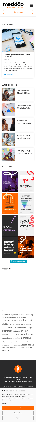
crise (15, 320)
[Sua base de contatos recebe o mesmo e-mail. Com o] (26, 181)
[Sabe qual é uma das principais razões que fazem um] (10, 181)
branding (29, 315)
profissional (11, 345)
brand (23, 315)
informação (7, 331)
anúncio (17, 315)
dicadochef (27, 320)
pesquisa (5, 345)
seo (10, 348)
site (13, 348)
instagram (17, 331)
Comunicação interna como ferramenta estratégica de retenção (23, 92)
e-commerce (12, 324)
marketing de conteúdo (11, 338)
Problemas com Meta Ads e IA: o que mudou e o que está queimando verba (24, 137)
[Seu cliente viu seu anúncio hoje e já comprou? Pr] (26, 203)
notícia (28, 342)
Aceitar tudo (18, 408)
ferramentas (21, 328)
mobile (16, 342)
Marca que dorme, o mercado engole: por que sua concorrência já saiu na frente (24, 123)
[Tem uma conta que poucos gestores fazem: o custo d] (10, 225)
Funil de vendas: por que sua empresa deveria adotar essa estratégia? (24, 107)
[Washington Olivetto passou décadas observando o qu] (10, 247)
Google (30, 327)
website (5, 350)
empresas (4, 328)
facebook (11, 327)
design (19, 320)
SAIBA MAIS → (8, 74)
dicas (5, 323)
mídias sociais (22, 342)
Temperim (18, 348)
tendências (24, 348)
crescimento (7, 320)
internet (24, 331)
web (30, 348)
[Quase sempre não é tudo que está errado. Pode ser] (26, 247)
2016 (3, 314)
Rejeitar (18, 418)
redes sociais (28, 345)
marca (19, 334)
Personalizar (18, 413)
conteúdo (23, 317)
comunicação (15, 317)
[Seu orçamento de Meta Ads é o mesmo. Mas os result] (26, 225)
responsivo (5, 348)
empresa (27, 324)
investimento (5, 334)
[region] (18, 405)
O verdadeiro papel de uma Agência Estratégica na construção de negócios (24, 152)
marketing (27, 334)
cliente (4, 317)
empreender (20, 324)
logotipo (13, 334)
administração (9, 315)
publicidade (18, 345)
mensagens (11, 342)
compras (8, 317)
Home (3, 24)
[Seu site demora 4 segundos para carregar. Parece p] (10, 203)
